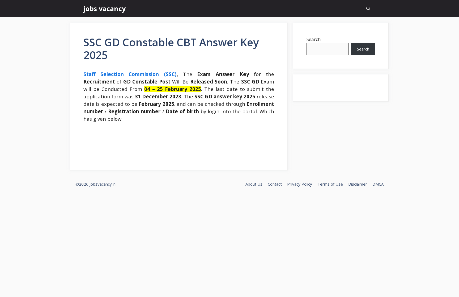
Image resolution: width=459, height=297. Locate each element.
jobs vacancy (104, 8)
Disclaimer (357, 184)
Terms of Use (330, 184)
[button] (368, 8)
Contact (275, 184)
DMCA (378, 184)
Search (314, 39)
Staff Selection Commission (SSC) (130, 74)
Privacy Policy (299, 184)
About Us (253, 184)
